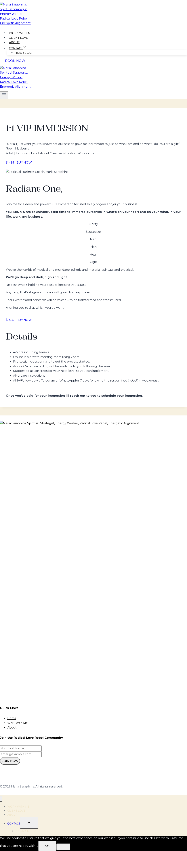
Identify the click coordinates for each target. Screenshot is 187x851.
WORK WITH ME (21, 33)
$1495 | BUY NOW (19, 162)
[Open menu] (4, 95)
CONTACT (13, 823)
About (12, 727)
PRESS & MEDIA (23, 52)
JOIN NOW (10, 761)
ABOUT (14, 42)
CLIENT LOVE (18, 37)
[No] (63, 847)
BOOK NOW (15, 61)
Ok (47, 846)
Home (11, 718)
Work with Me (17, 723)
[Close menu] (1, 799)
